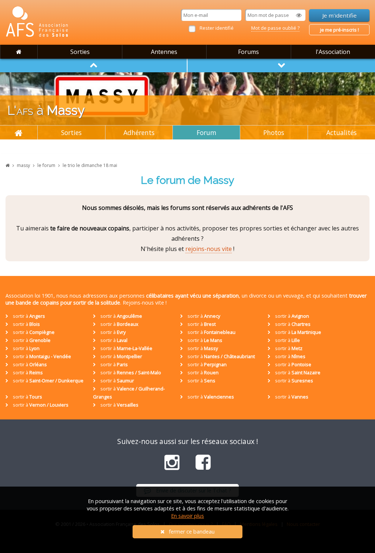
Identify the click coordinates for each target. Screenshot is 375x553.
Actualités (341, 132)
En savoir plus (187, 515)
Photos (273, 132)
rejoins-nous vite (208, 249)
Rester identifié (217, 28)
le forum (46, 165)
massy (23, 165)
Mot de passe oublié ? (275, 28)
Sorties (80, 52)
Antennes (164, 52)
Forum (206, 132)
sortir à (28, 316)
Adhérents (139, 132)
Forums (248, 52)
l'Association (333, 52)
